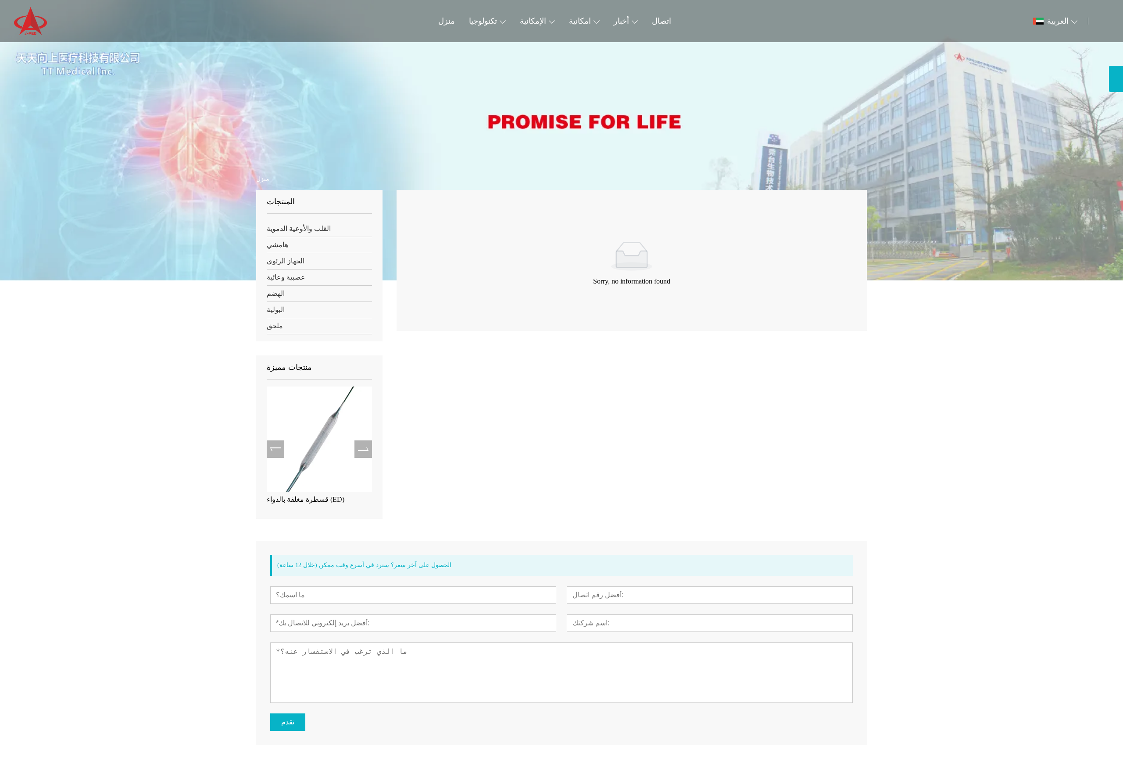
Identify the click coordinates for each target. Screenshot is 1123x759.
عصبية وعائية (286, 277)
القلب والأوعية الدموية (299, 228)
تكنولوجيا (483, 21)
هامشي (277, 244)
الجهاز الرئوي (285, 261)
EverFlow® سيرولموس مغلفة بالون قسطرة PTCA (324, 503)
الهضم (276, 293)
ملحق (275, 326)
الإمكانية (533, 21)
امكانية (580, 21)
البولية (276, 309)
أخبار (621, 21)
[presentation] (275, 449)
